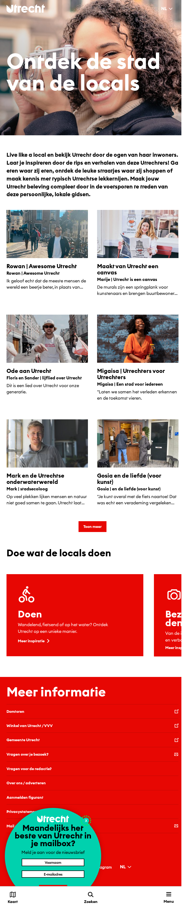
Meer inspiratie (31, 641)
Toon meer (92, 526)
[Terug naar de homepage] (26, 8)
